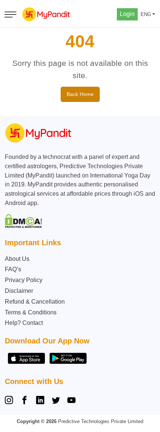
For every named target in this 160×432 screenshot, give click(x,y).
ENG (146, 14)
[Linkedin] (40, 401)
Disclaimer (19, 291)
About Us (17, 259)
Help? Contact (24, 323)
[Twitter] (56, 401)
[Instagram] (10, 401)
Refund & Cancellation (35, 301)
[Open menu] (10, 14)
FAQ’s (13, 269)
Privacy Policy (23, 280)
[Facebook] (24, 401)
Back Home (80, 94)
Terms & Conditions (31, 312)
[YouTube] (71, 401)
